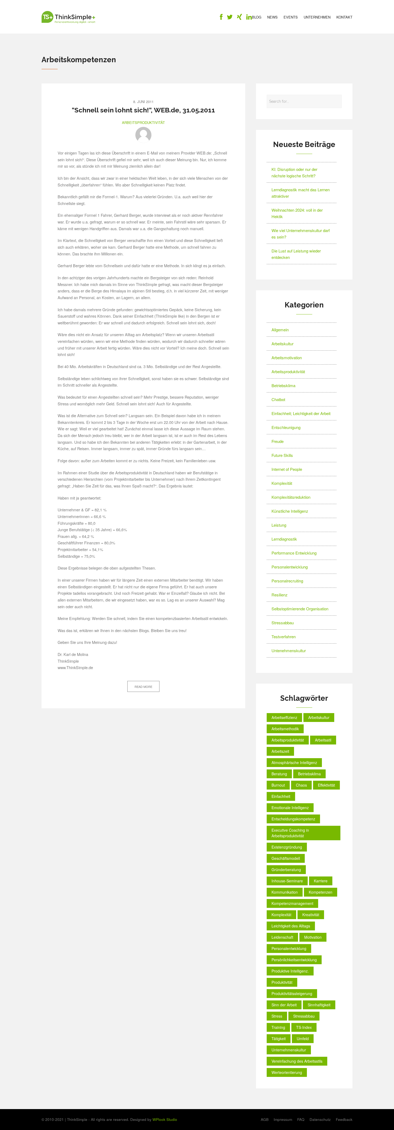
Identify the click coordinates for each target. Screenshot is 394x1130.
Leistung (279, 525)
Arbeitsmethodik (285, 728)
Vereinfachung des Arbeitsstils (297, 1061)
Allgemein (280, 329)
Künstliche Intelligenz (290, 511)
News (272, 17)
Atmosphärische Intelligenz (294, 762)
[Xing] (239, 18)
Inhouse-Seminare (287, 880)
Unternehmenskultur (289, 1049)
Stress (277, 1016)
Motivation (313, 937)
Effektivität (326, 785)
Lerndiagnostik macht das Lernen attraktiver (301, 193)
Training (278, 1027)
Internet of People (287, 469)
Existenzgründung (287, 847)
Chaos (301, 785)
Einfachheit (281, 796)
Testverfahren (284, 636)
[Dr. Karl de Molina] (143, 135)
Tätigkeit (279, 1038)
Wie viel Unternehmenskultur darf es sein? (301, 234)
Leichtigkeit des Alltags (291, 926)
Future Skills (282, 455)
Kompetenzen (320, 892)
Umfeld (303, 1038)
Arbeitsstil (323, 740)
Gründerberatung (286, 869)
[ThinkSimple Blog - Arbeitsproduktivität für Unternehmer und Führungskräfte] (68, 17)
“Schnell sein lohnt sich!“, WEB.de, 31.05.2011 (143, 110)
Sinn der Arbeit (284, 1004)
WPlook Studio (165, 1119)
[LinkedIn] (249, 18)
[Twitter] (230, 18)
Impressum (283, 1119)
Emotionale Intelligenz (290, 807)
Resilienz (280, 594)
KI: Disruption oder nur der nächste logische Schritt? (294, 172)
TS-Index (304, 1027)
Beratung (279, 773)
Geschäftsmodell (286, 858)
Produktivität (282, 982)
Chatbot (278, 399)
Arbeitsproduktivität (143, 122)
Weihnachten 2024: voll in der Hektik (297, 213)
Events (291, 17)
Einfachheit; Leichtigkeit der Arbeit (301, 413)
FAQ (300, 1119)
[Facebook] (221, 18)
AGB (265, 1119)
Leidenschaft (282, 937)
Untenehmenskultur (289, 650)
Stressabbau (283, 622)
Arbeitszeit (280, 751)
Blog (256, 17)
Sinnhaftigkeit (319, 1004)
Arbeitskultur (282, 343)
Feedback (344, 1119)
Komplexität (282, 483)
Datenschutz (320, 1119)
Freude (278, 441)
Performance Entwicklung (294, 553)
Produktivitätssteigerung (292, 993)
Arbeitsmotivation (287, 357)
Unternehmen (317, 17)
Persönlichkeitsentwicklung (294, 959)
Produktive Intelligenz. (290, 971)
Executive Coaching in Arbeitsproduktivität (290, 832)
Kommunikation (285, 892)
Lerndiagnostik (284, 539)
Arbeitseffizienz (284, 717)
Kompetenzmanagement (292, 903)
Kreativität (310, 914)
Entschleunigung (286, 427)
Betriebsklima (283, 385)
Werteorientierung (287, 1072)
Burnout (278, 785)
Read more (143, 686)
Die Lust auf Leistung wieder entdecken (296, 254)
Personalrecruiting (287, 581)
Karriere (321, 880)
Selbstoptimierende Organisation (300, 608)
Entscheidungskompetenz (293, 818)
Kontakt (344, 17)
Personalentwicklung (290, 567)
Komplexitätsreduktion (291, 497)
